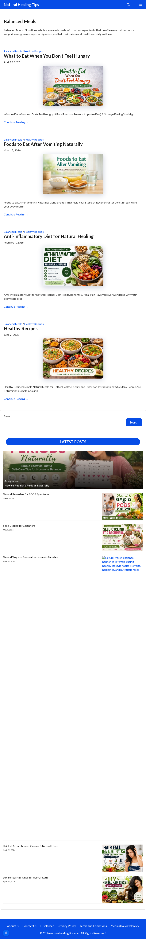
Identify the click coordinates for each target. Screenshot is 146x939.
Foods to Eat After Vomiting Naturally (43, 144)
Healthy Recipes (34, 51)
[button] (128, 4)
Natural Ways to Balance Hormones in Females (30, 557)
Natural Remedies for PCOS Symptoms (26, 494)
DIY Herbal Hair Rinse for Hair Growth (25, 877)
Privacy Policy (67, 926)
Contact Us (29, 926)
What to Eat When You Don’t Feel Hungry (47, 56)
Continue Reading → (16, 122)
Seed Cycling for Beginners (19, 525)
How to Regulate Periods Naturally (27, 485)
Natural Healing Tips (21, 4)
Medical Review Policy (125, 926)
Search (8, 416)
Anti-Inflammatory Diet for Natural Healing (49, 236)
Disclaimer (47, 926)
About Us (13, 926)
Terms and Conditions (93, 926)
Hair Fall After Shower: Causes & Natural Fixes (30, 846)
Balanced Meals (13, 51)
